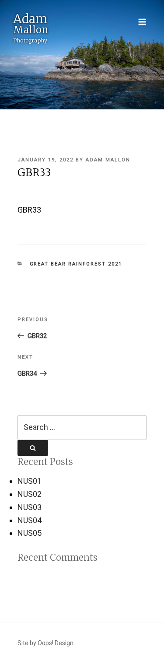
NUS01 (29, 480)
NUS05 (29, 533)
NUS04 (29, 520)
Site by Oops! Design (45, 642)
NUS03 (29, 507)
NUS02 (29, 494)
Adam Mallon (108, 160)
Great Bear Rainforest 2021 (76, 264)
